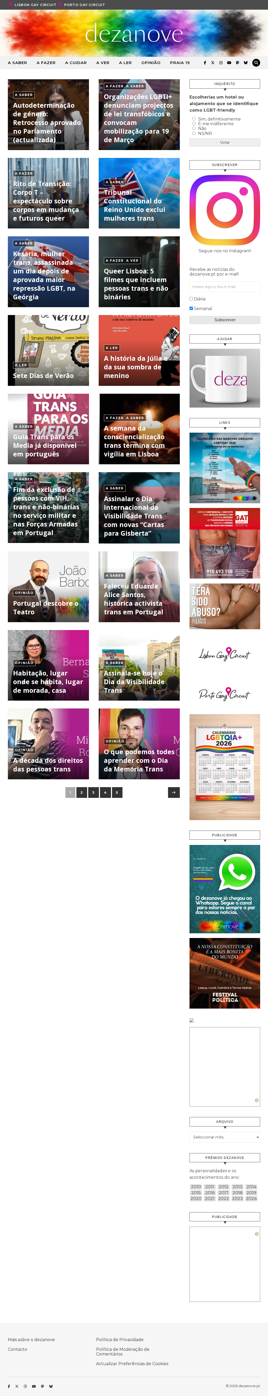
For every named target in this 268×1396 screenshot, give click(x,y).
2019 (251, 1193)
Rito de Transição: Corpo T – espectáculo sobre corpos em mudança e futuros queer (46, 200)
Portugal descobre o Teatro (46, 607)
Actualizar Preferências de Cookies (132, 1363)
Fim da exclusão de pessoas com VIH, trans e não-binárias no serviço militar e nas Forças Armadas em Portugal (46, 511)
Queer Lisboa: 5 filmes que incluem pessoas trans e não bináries (136, 283)
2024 (251, 1198)
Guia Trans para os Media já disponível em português (45, 445)
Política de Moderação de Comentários (122, 1352)
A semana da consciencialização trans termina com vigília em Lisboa (134, 441)
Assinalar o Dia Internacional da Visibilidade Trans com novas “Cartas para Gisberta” (134, 515)
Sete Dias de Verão (43, 375)
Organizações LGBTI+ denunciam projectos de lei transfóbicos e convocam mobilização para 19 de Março (138, 118)
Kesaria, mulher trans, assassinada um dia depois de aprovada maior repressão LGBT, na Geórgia (44, 275)
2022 (223, 1198)
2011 (209, 1187)
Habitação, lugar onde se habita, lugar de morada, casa (48, 681)
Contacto (17, 1349)
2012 (223, 1187)
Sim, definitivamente (219, 119)
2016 (210, 1193)
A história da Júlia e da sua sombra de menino (136, 367)
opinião (151, 62)
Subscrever (225, 320)
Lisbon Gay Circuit (35, 5)
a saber (17, 62)
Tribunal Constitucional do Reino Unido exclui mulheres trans (134, 205)
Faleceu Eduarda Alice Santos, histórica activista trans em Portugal (133, 598)
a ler (125, 62)
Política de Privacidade (120, 1339)
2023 (237, 1198)
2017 (223, 1193)
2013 (237, 1187)
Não (202, 128)
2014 (251, 1187)
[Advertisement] (225, 1064)
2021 (210, 1198)
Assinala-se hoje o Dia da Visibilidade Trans (134, 681)
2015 (196, 1193)
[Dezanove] (134, 32)
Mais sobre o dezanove (31, 1339)
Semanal (203, 308)
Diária (199, 298)
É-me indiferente (216, 123)
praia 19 (180, 62)
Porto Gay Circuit (84, 5)
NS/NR (205, 133)
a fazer (46, 62)
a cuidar (76, 62)
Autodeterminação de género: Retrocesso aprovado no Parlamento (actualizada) (47, 122)
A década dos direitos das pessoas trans (48, 764)
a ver (103, 62)
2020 (196, 1198)
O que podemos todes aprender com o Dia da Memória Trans (139, 760)
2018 (238, 1193)
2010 (196, 1187)
